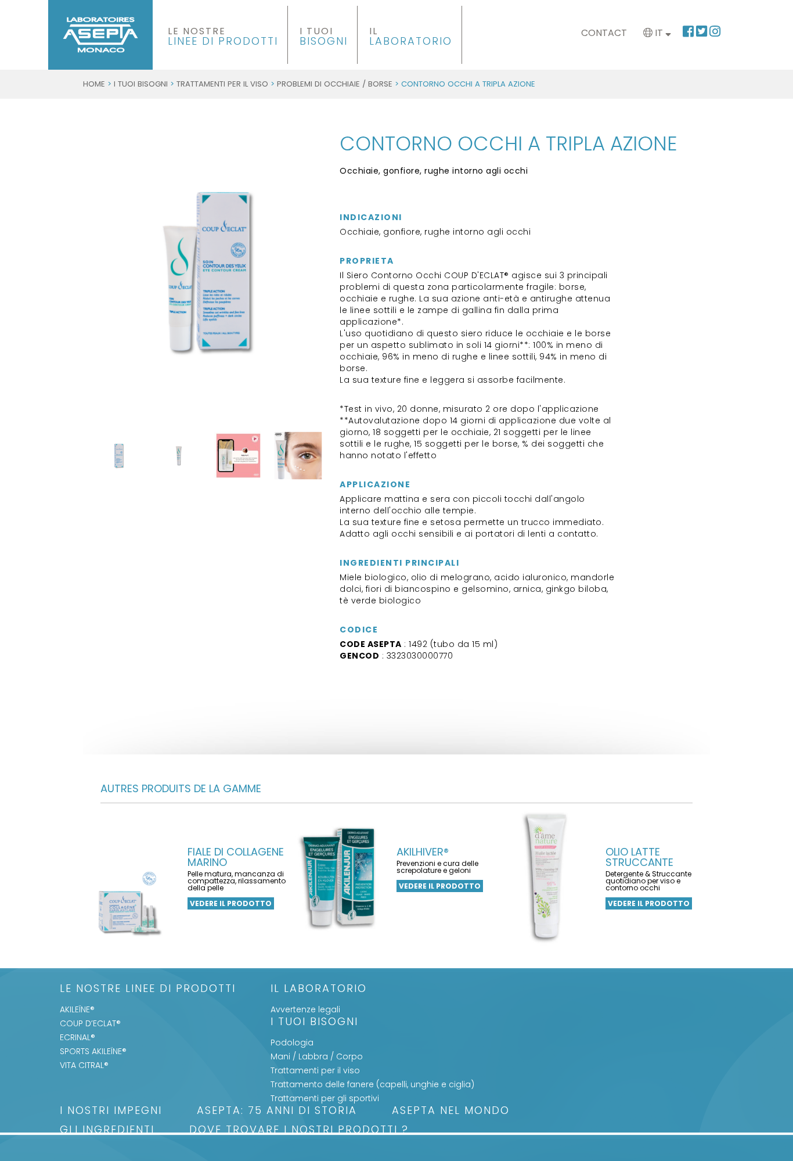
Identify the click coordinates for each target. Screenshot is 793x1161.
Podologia (292, 1042)
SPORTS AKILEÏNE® (93, 1051)
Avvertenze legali (305, 1009)
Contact (604, 32)
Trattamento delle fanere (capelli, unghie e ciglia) (372, 1084)
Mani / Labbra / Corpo (317, 1056)
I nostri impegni (111, 1111)
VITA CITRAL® (84, 1065)
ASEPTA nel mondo (451, 1111)
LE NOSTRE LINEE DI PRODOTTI (148, 989)
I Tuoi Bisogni (141, 83)
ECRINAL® (77, 1037)
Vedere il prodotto (231, 903)
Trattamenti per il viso (222, 83)
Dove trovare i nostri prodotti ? (299, 1130)
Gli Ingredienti (107, 1130)
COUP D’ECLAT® (90, 1023)
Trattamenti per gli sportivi (325, 1098)
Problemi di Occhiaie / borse (334, 83)
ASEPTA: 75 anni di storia (277, 1111)
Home (94, 83)
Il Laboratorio (319, 989)
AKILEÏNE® (77, 1009)
